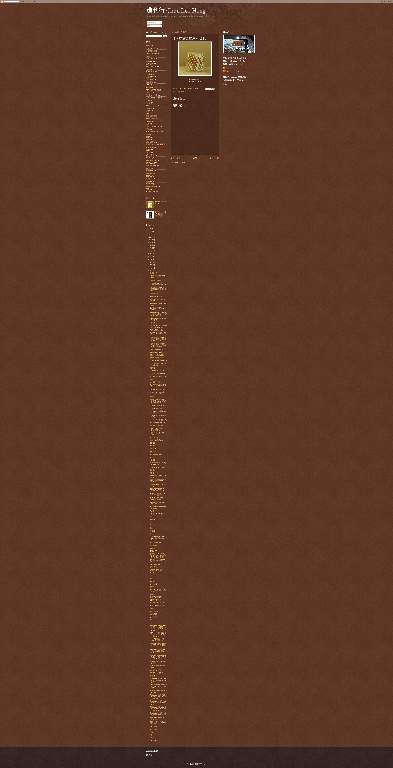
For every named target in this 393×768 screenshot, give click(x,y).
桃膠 (151, 575)
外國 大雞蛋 (153, 446)
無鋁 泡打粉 (153, 545)
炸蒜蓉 (152, 587)
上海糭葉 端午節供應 (156, 570)
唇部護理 (149, 108)
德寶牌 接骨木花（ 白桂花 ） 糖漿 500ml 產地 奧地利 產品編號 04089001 (158, 555)
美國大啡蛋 (153, 448)
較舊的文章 (214, 158)
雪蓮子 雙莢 (153, 726)
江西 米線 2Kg (154, 437)
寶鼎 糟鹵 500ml (154, 473)
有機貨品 (149, 61)
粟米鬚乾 (152, 531)
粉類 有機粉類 (150, 116)
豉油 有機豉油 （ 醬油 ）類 (154, 132)
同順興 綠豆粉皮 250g (156, 330)
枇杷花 (152, 379)
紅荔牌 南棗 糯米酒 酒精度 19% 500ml (157, 503)
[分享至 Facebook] (212, 89)
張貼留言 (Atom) (180, 162)
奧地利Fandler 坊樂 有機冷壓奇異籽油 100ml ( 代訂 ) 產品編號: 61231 (158, 401)
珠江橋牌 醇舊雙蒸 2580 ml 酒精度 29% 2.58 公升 (158, 489)
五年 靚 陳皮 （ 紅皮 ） (157, 514)
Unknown (228, 68)
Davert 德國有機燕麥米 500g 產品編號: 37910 (158, 691)
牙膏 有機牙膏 (150, 51)
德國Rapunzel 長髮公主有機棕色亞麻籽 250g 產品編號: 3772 (158, 702)
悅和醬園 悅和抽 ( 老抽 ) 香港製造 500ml (158, 364)
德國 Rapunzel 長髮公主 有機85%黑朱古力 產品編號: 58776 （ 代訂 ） (160, 214)
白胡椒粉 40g (154, 273)
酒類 (147, 124)
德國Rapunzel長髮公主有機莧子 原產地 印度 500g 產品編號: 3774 (158, 708)
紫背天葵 (152, 519)
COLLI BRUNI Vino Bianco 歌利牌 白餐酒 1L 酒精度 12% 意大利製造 (158, 339)
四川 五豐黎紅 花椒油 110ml (158, 376)
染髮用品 (149, 92)
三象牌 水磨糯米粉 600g (157, 349)
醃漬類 (148, 168)
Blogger (203, 764)
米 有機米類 (149, 64)
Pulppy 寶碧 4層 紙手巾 (157, 467)
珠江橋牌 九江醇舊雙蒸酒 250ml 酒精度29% (157, 498)
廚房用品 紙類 (150, 163)
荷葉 (151, 578)
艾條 (151, 516)
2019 (150, 234)
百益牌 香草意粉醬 (155, 280)
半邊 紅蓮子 (153, 737)
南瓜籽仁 (152, 368)
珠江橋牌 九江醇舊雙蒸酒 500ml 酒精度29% (157, 494)
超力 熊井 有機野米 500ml (157, 389)
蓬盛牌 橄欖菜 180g (155, 600)
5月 (151, 262)
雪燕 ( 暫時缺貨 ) (155, 564)
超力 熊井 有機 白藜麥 (156, 670)
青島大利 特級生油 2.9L (157, 355)
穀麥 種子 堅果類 (151, 165)
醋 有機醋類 (149, 171)
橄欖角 (152, 608)
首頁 (195, 158)
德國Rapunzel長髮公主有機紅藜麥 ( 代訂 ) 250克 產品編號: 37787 (158, 634)
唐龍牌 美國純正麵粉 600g (157, 352)
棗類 (147, 134)
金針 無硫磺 (153, 614)
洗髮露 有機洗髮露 (151, 95)
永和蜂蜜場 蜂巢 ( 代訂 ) (157, 296)
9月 (151, 251)
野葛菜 (152, 522)
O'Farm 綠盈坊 (150, 191)
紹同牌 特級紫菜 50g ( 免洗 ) (158, 360)
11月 (151, 245)
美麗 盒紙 (152, 470)
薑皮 (151, 533)
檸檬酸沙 (152, 548)
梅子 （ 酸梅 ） (154, 584)
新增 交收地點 (150, 155)
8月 (151, 253)
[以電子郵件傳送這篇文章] (206, 89)
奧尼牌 (148, 152)
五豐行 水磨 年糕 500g (156, 440)
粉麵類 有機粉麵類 (151, 118)
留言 (150, 25)
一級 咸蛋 (152, 460)
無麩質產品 (149, 137)
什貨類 (148, 45)
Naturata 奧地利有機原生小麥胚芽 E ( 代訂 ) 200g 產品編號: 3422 (158, 657)
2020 (150, 231)
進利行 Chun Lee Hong (176, 10)
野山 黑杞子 (153, 511)
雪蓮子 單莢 (153, 729)
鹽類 (147, 189)
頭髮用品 (149, 176)
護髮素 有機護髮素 (151, 186)
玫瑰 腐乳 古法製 (155, 382)
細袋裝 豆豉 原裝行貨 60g (157, 605)
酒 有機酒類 (149, 121)
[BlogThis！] (208, 89)
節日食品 (149, 158)
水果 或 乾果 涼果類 (152, 48)
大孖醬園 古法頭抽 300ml (157, 373)
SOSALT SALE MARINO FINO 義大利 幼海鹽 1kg (158, 283)
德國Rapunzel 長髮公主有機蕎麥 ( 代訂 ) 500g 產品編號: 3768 (158, 680)
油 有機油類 (149, 82)
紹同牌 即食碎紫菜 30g (156, 358)
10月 (151, 248)
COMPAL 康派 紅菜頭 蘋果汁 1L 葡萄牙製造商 (158, 392)
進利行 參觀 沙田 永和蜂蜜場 (155, 145)
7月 (151, 256)
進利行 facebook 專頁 (229, 84)
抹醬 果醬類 (149, 79)
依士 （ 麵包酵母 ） (155, 542)
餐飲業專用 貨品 (151, 178)
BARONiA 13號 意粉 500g (157, 405)
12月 (151, 242)
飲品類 (148, 150)
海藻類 (148, 111)
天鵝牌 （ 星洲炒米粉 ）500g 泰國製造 (157, 429)
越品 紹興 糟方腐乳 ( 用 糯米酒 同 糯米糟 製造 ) (158, 326)
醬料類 (148, 184)
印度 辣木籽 (153, 740)
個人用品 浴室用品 (151, 105)
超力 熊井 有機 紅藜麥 (156, 673)
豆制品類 (149, 74)
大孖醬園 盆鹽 (154, 293)
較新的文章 (175, 158)
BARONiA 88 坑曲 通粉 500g (158, 420)
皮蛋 (151, 457)
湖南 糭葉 (152, 573)
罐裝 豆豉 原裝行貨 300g (157, 603)
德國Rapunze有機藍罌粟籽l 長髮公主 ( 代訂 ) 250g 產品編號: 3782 (158, 696)
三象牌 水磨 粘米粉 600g (157, 370)
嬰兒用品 (149, 181)
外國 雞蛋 (152, 443)
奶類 (147, 56)
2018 (150, 237)
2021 (150, 228)
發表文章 (151, 22)
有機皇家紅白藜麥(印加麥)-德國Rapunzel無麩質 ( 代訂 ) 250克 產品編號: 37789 (158, 628)
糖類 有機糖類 (181, 91)
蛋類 (147, 129)
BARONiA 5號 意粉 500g (157, 408)
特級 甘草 (152, 525)
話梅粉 (152, 594)
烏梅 (151, 528)
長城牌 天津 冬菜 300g (156, 597)
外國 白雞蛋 (153, 451)
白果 (151, 622)
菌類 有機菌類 (150, 142)
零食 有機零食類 (151, 160)
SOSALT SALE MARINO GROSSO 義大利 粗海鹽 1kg (158, 289)
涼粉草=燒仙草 (154, 611)
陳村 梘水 (152, 581)
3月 (151, 268)
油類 (147, 85)
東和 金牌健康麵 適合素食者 (158, 423)
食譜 (147, 100)
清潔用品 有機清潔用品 (153, 126)
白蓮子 (152, 735)
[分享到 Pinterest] (213, 89)
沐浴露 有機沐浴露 (151, 71)
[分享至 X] (210, 89)
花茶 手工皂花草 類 (152, 90)
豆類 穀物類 (149, 77)
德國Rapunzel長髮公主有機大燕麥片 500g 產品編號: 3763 (158, 645)
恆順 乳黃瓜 (153, 323)
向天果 (152, 732)
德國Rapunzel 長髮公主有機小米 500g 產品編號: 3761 (158, 713)
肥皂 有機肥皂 (150, 87)
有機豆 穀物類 (150, 58)
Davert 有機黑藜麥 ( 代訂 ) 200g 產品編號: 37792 (157, 639)
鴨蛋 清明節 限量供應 (156, 454)
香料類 (148, 103)
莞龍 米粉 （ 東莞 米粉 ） (157, 425)
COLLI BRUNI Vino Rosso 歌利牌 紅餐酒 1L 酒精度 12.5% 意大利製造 (158, 345)
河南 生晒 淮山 (154, 617)
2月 (151, 270)
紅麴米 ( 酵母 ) (154, 551)
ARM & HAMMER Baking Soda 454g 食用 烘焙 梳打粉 (158, 538)
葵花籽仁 (152, 676)
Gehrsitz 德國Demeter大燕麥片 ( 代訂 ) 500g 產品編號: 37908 (158, 686)
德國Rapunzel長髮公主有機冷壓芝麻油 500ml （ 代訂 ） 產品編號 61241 (158, 314)
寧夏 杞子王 (153, 620)
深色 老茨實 (153, 567)
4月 (151, 265)
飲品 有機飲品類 (151, 147)
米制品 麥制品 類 (151, 66)
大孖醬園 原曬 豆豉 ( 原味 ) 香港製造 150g (158, 463)
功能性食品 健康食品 (152, 53)
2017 (150, 240)
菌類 (147, 139)
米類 (147, 69)
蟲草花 (152, 396)
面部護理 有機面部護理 (153, 98)
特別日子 (149, 113)
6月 (151, 259)
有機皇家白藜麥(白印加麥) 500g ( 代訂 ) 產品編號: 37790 (157, 651)
